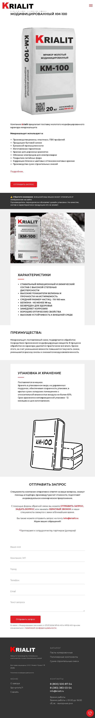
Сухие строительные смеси (64, 661)
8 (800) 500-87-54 (61, 683)
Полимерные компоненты (64, 657)
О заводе (15, 683)
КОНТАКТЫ (57, 679)
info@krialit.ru (70, 518)
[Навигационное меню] (91, 5)
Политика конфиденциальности (22, 673)
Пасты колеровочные (61, 652)
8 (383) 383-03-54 (61, 687)
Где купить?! (16, 688)
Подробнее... (17, 171)
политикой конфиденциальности (40, 628)
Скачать (14, 692)
